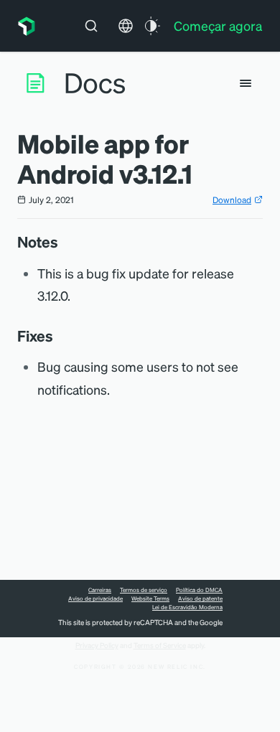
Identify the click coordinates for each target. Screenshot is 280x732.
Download (232, 199)
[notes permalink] (65, 241)
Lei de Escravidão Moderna (187, 607)
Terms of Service (160, 645)
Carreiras (99, 589)
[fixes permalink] (60, 335)
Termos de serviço (143, 589)
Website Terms (150, 598)
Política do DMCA (199, 589)
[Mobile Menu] (245, 83)
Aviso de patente (200, 598)
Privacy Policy (96, 645)
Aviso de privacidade (95, 598)
